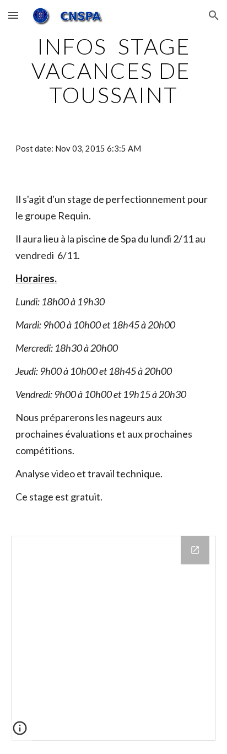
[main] (113, 70)
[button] (13, 15)
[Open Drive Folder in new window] (195, 550)
